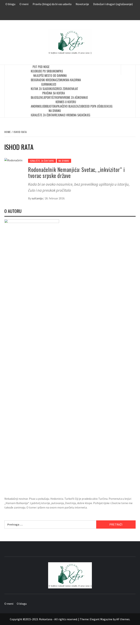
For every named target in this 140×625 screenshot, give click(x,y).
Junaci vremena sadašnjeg (73, 115)
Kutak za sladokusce (44, 89)
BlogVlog (106, 106)
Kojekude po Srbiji (42, 71)
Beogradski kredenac (44, 80)
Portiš (49, 97)
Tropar (58, 97)
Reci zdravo (64, 89)
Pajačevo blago (66, 106)
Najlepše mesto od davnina (50, 75)
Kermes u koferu (66, 102)
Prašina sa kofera (53, 93)
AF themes (123, 619)
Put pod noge (41, 67)
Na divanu (55, 110)
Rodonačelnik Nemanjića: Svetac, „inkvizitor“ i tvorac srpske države (76, 172)
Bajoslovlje (38, 97)
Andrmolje (37, 106)
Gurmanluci (48, 84)
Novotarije (82, 4)
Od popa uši (93, 106)
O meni (24, 4)
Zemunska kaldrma (69, 80)
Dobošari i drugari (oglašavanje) (113, 4)
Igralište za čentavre (44, 115)
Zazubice (81, 106)
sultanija (37, 198)
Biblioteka (50, 106)
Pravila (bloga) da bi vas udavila (52, 4)
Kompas (58, 71)
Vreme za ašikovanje (75, 97)
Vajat (75, 89)
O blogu (10, 4)
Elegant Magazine (101, 619)
